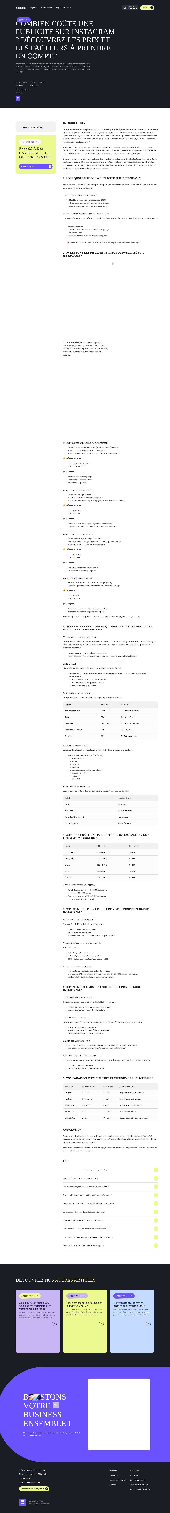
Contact (145, 7)
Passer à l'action (28, 166)
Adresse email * (100, 1412)
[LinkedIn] (18, 98)
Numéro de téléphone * (131, 1398)
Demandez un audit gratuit (32, 1489)
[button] (110, 1170)
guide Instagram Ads (130, 616)
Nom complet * (100, 1385)
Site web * (97, 1398)
